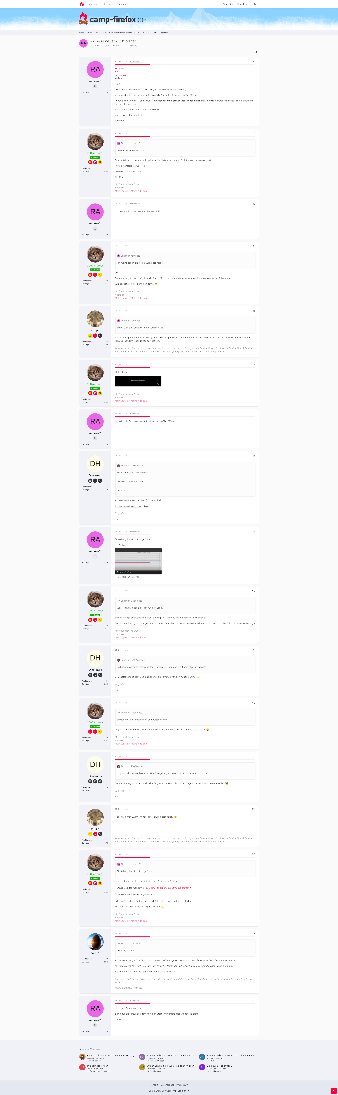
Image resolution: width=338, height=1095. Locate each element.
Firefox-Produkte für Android (98, 1071)
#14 (253, 809)
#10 (253, 590)
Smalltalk (210, 1061)
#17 (253, 1000)
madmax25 (151, 1058)
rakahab (150, 1069)
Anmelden (228, 4)
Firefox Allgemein (94, 1061)
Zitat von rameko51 (131, 143)
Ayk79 (209, 1058)
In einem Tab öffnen (97, 1065)
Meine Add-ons (139, 190)
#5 (254, 310)
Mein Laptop (121, 190)
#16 (253, 933)
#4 (254, 245)
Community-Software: (169, 1090)
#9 (254, 531)
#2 (254, 133)
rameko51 (98, 45)
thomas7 (90, 1058)
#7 (254, 413)
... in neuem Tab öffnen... (219, 1065)
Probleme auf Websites (156, 1061)
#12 (253, 702)
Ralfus (89, 1069)
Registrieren (243, 4)
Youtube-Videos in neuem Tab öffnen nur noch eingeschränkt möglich (184, 1055)
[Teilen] (256, 52)
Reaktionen (86, 168)
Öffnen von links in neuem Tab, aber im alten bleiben (174, 1065)
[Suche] (255, 4)
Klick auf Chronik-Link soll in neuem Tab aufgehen (113, 1055)
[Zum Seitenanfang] (334, 1091)
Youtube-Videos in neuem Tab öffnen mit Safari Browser (236, 1055)
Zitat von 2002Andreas (133, 465)
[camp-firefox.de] (169, 18)
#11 (253, 650)
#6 (254, 364)
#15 (253, 854)
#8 (254, 455)
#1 (254, 61)
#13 (253, 756)
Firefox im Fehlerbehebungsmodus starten (166, 887)
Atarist (209, 1069)
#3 (254, 203)
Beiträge (85, 92)
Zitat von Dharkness (131, 600)
